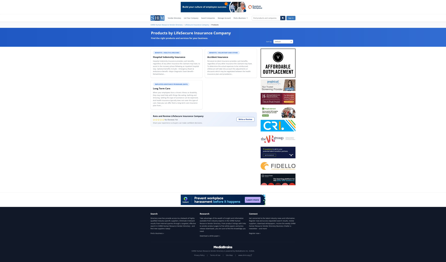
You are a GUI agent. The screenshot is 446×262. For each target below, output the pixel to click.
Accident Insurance (217, 57)
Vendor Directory (174, 18)
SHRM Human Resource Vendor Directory (167, 25)
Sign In (291, 18)
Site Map (229, 255)
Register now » (254, 233)
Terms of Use (215, 255)
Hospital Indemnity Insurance (169, 57)
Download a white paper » (210, 236)
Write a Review (245, 119)
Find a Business (240, 18)
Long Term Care (161, 88)
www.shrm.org (244, 255)
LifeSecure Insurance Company (197, 25)
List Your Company (191, 18)
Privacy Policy (199, 255)
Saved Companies (208, 18)
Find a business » (157, 233)
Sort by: (269, 41)
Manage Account (224, 18)
